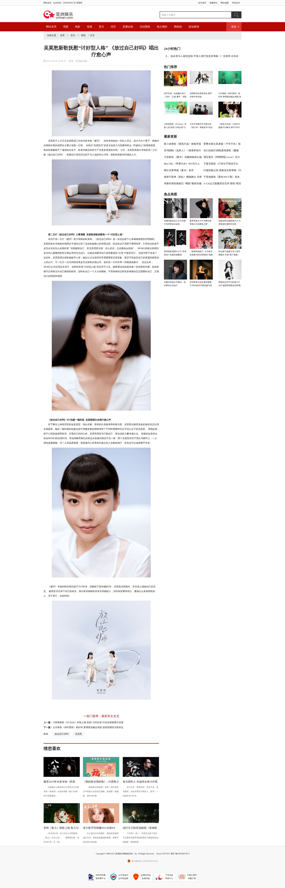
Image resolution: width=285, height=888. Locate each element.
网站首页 (47, 3)
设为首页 (202, 3)
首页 (62, 35)
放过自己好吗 (61, 734)
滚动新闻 (194, 26)
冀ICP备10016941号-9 (180, 854)
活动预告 (145, 26)
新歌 (83, 35)
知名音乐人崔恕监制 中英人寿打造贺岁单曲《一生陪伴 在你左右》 (205, 57)
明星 (65, 26)
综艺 (113, 26)
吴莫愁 (78, 734)
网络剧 (178, 26)
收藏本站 (213, 3)
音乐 (101, 26)
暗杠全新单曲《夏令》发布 (179, 170)
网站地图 (225, 3)
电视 (89, 26)
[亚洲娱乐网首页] (58, 15)
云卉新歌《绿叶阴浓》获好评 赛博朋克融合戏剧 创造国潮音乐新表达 (88, 727)
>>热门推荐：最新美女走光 (101, 716)
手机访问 (236, 3)
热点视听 (162, 26)
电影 (77, 26)
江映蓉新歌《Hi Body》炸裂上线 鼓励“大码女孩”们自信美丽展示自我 (88, 722)
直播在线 (128, 26)
